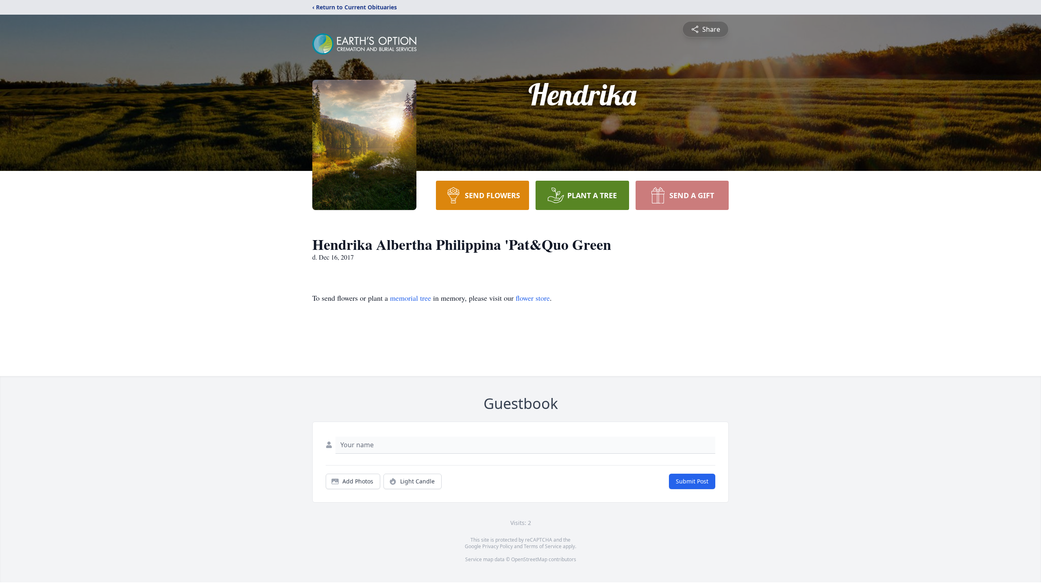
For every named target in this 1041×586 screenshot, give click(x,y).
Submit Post (692, 481)
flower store (533, 298)
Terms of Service (543, 546)
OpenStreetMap (529, 559)
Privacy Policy (497, 546)
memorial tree (410, 298)
